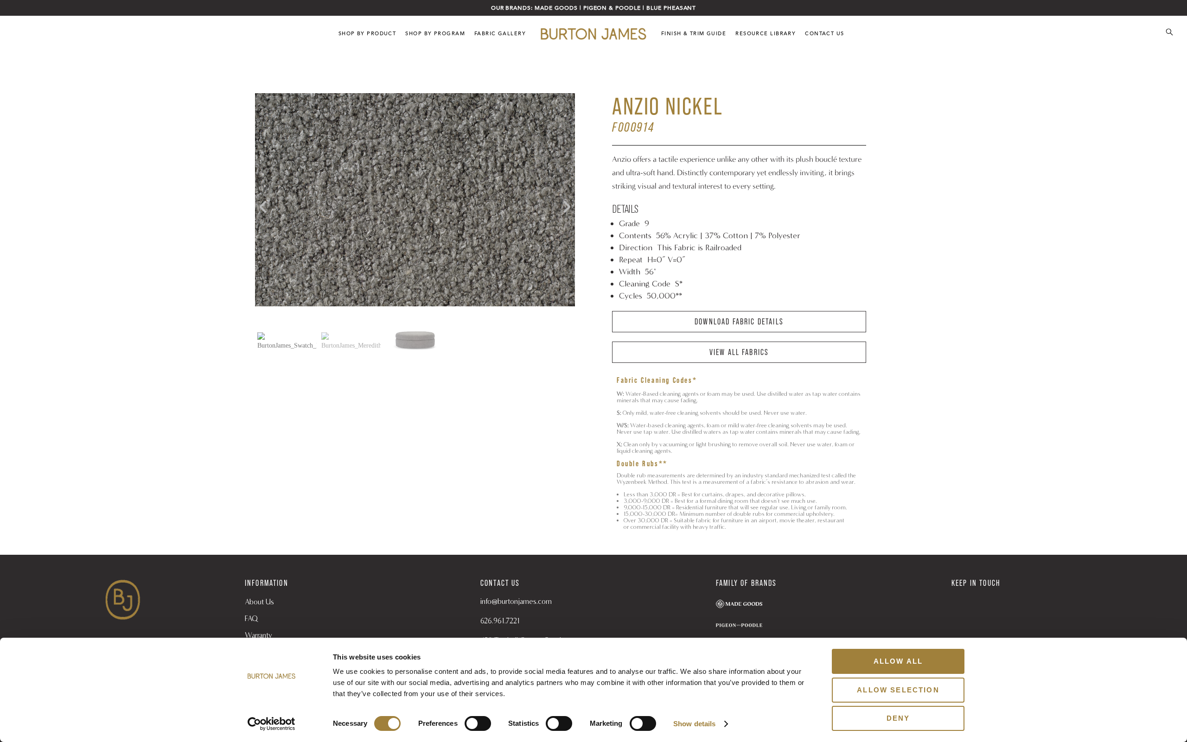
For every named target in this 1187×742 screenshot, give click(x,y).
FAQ (251, 618)
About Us (259, 601)
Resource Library (765, 33)
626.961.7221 (500, 620)
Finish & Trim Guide (693, 33)
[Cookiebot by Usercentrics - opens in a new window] (271, 724)
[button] (563, 207)
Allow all (898, 661)
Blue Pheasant (671, 8)
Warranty (258, 635)
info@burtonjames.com (516, 601)
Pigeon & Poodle (612, 8)
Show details (694, 724)
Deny (898, 718)
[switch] (478, 723)
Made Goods (556, 8)
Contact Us (824, 33)
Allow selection (898, 690)
